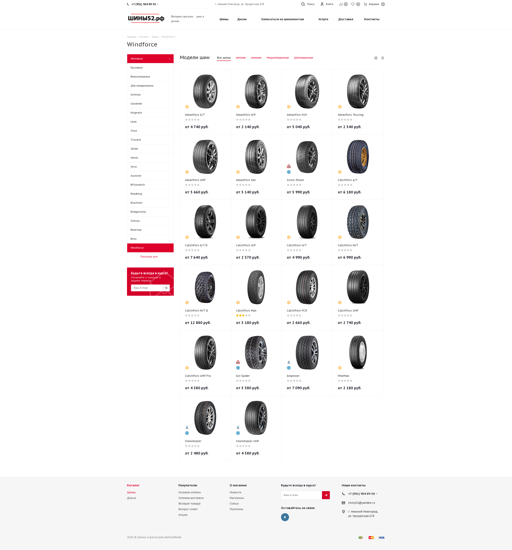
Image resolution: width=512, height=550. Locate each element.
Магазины (237, 498)
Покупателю (187, 485)
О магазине (238, 485)
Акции (182, 515)
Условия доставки (191, 498)
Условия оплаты (189, 492)
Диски (131, 498)
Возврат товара (189, 503)
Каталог (133, 485)
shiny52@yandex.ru (361, 503)
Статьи (234, 503)
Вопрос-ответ (188, 509)
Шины (131, 492)
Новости (235, 492)
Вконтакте (285, 517)
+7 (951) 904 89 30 (361, 494)
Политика (236, 509)
